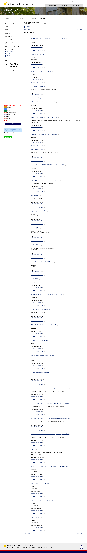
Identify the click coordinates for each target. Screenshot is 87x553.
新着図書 (34, 18)
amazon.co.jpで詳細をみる (37, 50)
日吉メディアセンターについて (12, 46)
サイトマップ (47, 547)
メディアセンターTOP (9, 18)
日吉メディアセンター (16, 11)
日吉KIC (9, 53)
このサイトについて (22, 547)
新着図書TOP (29, 27)
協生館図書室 (10, 51)
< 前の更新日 (27, 29)
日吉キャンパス (10, 55)
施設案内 (7, 33)
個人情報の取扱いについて (35, 547)
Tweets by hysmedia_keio (9, 132)
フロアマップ (8, 39)
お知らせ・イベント (10, 23)
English (80, 1)
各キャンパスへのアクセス (36, 545)
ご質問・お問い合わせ (72, 1)
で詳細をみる (36, 47)
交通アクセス (8, 43)
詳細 (13, 123)
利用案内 (7, 29)
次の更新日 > (80, 29)
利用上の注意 (8, 36)
